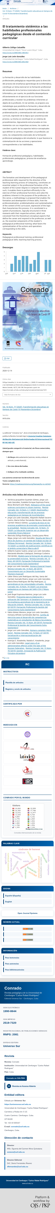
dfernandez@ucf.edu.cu (17, 1167)
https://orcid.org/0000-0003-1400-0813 (15, 53)
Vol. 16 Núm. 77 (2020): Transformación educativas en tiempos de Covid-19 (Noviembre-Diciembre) (27, 12)
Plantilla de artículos (14, 683)
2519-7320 (9, 1022)
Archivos (13, 8)
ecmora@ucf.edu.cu (16, 1152)
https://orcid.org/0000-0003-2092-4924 (15, 62)
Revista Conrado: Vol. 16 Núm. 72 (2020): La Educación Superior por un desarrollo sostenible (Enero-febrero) (28, 530)
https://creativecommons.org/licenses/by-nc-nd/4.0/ (30, 484)
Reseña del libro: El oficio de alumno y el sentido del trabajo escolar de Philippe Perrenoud (30, 540)
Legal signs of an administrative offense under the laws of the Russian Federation (27, 645)
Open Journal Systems (27, 913)
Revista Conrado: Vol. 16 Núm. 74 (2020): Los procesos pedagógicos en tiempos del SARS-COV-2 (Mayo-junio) (29, 588)
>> (8, 657)
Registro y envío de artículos (18, 689)
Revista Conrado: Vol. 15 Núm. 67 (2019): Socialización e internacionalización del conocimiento (28, 635)
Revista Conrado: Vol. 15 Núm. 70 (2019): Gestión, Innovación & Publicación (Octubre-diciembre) (30, 651)
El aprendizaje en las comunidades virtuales (27, 582)
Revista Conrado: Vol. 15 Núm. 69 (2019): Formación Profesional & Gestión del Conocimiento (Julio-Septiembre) (29, 561)
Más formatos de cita (12, 394)
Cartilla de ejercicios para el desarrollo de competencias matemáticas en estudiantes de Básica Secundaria (29, 617)
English (8, 902)
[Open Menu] (2, 2)
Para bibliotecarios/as (14, 970)
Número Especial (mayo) (41, 566)
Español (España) (13, 896)
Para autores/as (12, 964)
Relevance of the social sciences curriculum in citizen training (29, 506)
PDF (8, 358)
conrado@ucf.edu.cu (20, 1127)
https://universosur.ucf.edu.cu (17, 1104)
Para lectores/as (12, 958)
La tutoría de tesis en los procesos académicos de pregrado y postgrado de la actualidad (29, 525)
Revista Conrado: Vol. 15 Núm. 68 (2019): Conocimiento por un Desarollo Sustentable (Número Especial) (26, 571)
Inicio (5, 8)
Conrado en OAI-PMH (15, 1078)
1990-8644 (9, 1011)
